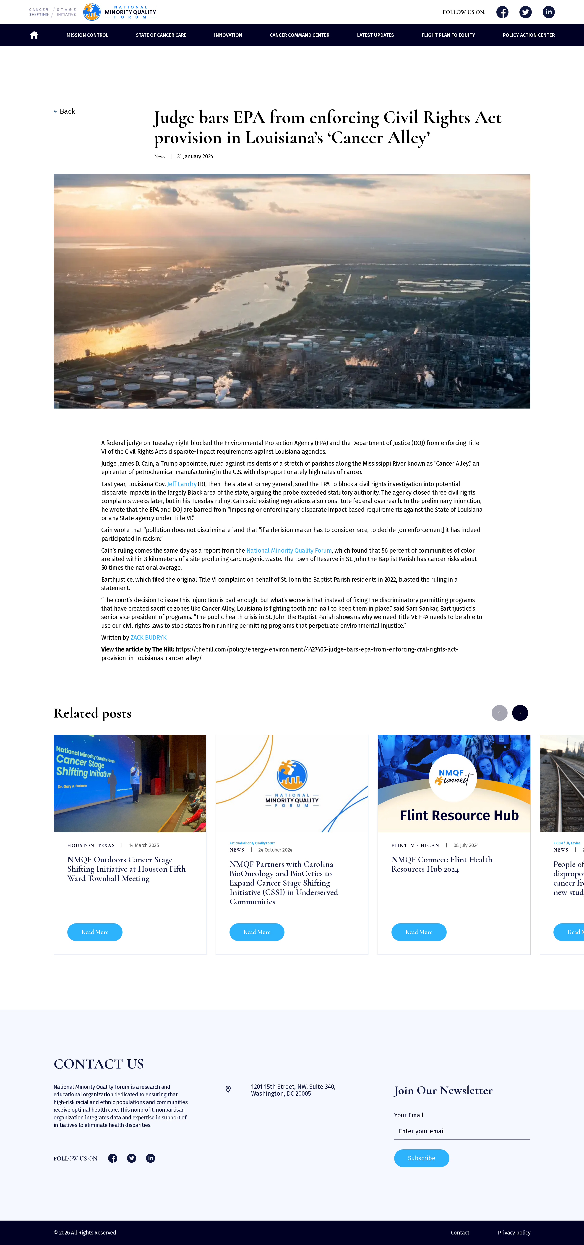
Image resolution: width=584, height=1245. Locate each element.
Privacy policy (514, 1232)
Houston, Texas (91, 845)
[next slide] (520, 713)
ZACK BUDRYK (148, 637)
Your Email (409, 1115)
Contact (460, 1232)
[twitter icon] (525, 12)
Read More (95, 932)
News (237, 850)
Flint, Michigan (415, 845)
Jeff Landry (182, 484)
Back (66, 111)
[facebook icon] (502, 12)
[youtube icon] (549, 12)
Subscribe (421, 1158)
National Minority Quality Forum (289, 550)
